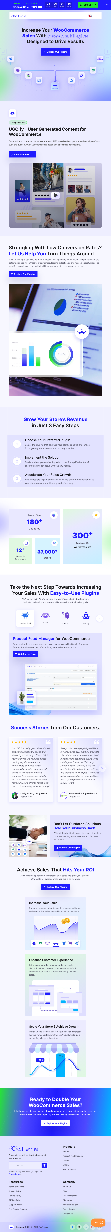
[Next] (99, 618)
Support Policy (15, 1205)
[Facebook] (72, 1227)
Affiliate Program (70, 1205)
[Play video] (55, 195)
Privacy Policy (14, 1174)
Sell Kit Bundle (69, 1169)
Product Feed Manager (73, 1156)
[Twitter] (79, 1227)
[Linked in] (86, 1227)
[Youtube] (92, 1227)
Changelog (68, 1200)
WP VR (66, 1151)
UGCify (66, 1165)
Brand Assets (69, 1209)
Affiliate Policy (15, 1200)
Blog (65, 1191)
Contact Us (68, 1213)
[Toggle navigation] (97, 16)
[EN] (89, 16)
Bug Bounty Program (18, 1209)
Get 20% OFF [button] (86, 5)
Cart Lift (66, 1160)
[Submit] (44, 1165)
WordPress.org (82, 547)
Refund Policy (15, 1196)
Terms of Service (16, 1186)
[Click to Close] (107, 5)
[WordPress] (99, 1227)
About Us (67, 1186)
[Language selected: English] (89, 16)
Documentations (70, 1196)
